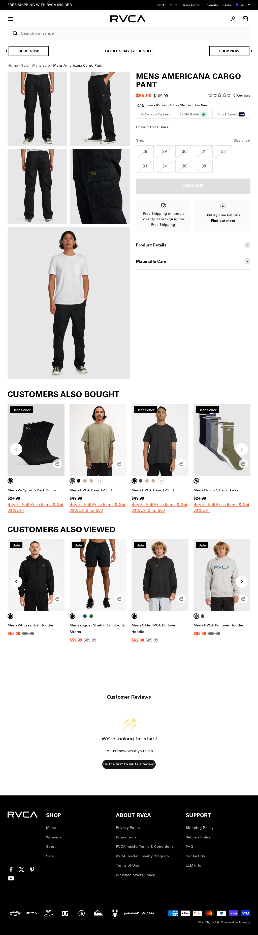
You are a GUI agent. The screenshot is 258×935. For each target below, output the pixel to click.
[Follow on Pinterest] (32, 869)
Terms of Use (127, 865)
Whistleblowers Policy (135, 875)
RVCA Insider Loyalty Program (142, 856)
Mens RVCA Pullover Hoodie (218, 625)
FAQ (189, 846)
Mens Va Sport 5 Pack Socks (32, 490)
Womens (53, 837)
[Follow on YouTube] (11, 878)
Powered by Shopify (236, 922)
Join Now (201, 105)
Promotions (126, 837)
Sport (51, 846)
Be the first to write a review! (129, 764)
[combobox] (134, 33)
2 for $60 (94, 510)
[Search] (13, 33)
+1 (99, 480)
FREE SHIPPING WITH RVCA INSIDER (40, 5)
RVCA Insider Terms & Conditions (145, 846)
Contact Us (195, 856)
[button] (11, 19)
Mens (51, 827)
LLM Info (193, 865)
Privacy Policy (128, 827)
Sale (50, 856)
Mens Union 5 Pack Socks (216, 490)
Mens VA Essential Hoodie (30, 625)
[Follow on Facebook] (11, 869)
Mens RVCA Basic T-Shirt (91, 490)
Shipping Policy (200, 827)
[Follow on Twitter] (21, 869)
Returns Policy (198, 837)
